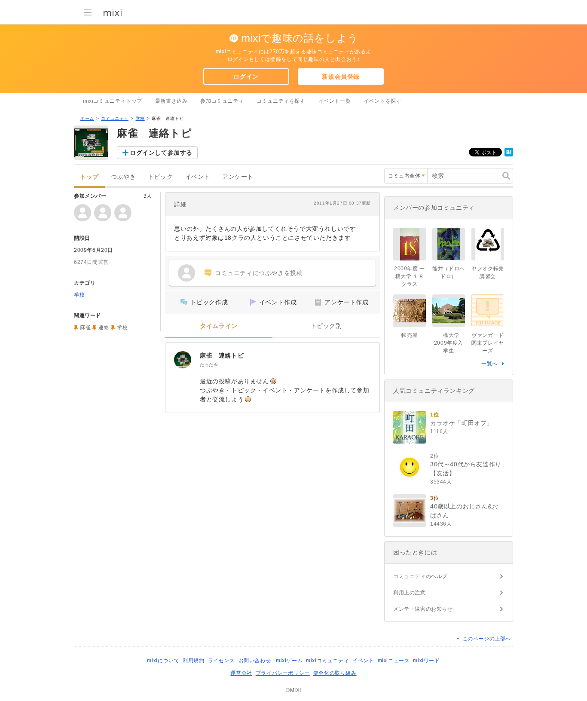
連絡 (103, 327)
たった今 (209, 364)
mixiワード (426, 661)
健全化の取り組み (335, 673)
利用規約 (193, 661)
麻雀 (85, 327)
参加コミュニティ (222, 101)
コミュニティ (114, 118)
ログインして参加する (161, 152)
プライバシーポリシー (283, 673)
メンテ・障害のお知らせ (423, 609)
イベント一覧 (334, 101)
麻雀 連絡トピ (225, 355)
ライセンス (221, 661)
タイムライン (219, 326)
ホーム (87, 118)
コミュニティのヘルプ (420, 576)
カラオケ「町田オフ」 (461, 422)
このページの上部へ (486, 639)
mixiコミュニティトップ (112, 101)
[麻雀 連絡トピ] (182, 359)
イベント (197, 177)
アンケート (238, 177)
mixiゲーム (289, 661)
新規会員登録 (341, 76)
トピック (160, 177)
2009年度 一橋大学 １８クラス (409, 276)
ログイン (245, 76)
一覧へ (489, 364)
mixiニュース (394, 661)
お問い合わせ (254, 661)
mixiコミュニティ (327, 661)
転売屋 (409, 335)
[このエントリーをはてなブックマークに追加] (508, 155)
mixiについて (163, 661)
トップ (89, 177)
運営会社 (241, 673)
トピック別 (326, 326)
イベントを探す (382, 101)
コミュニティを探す (281, 101)
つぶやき (123, 177)
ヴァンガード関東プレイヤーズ (487, 343)
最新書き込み (171, 101)
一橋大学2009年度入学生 (448, 343)
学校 (140, 118)
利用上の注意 (409, 593)
